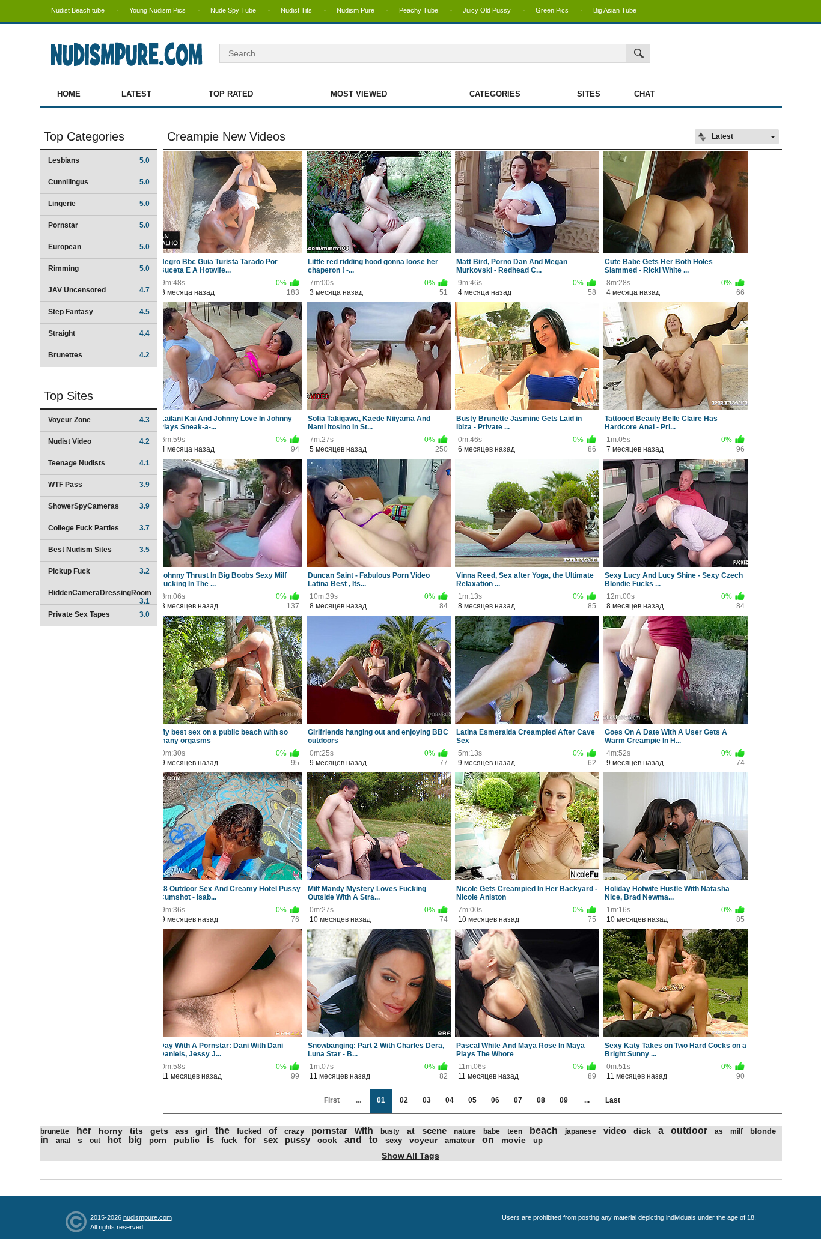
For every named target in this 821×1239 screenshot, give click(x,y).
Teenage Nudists (99, 463)
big (135, 1139)
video (614, 1130)
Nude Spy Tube (233, 10)
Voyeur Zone (99, 420)
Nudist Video (99, 441)
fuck (229, 1140)
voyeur (423, 1140)
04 (449, 1100)
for (250, 1139)
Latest (136, 93)
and (353, 1139)
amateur (460, 1140)
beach (544, 1130)
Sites (588, 93)
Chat (644, 93)
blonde (763, 1131)
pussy (297, 1139)
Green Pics (552, 10)
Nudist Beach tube (78, 10)
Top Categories (84, 136)
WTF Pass (99, 484)
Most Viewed (359, 93)
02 (404, 1100)
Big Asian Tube (614, 10)
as (719, 1131)
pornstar (329, 1130)
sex (270, 1139)
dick (642, 1131)
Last (612, 1100)
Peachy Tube (418, 10)
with (364, 1130)
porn (157, 1140)
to (373, 1139)
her (83, 1130)
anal (63, 1140)
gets (159, 1131)
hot (114, 1139)
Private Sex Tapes (99, 614)
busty (390, 1131)
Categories (494, 93)
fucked (249, 1131)
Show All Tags (410, 1155)
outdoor (689, 1130)
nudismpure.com (147, 1217)
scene (434, 1130)
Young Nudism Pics (157, 10)
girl (201, 1131)
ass (181, 1131)
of (273, 1130)
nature (465, 1131)
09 (564, 1100)
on (488, 1139)
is (210, 1139)
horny (111, 1131)
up (538, 1140)
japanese (580, 1131)
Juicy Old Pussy (487, 10)
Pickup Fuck (99, 571)
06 (495, 1100)
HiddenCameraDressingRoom (99, 597)
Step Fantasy (99, 311)
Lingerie (99, 203)
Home (69, 93)
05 (472, 1100)
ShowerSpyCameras (99, 506)
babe (491, 1131)
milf (736, 1131)
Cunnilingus (99, 182)
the (222, 1130)
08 (541, 1100)
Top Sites (68, 395)
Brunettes (99, 355)
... (587, 1100)
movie (513, 1140)
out (95, 1140)
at (411, 1131)
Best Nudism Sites (99, 549)
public (187, 1140)
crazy (294, 1131)
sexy (393, 1140)
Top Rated (231, 93)
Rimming (99, 268)
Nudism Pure (355, 10)
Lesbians (99, 160)
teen (514, 1131)
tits (136, 1131)
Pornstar (99, 225)
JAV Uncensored (99, 290)
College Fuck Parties (99, 528)
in (44, 1139)
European (99, 247)
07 (518, 1100)
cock (327, 1140)
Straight (99, 333)
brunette (54, 1131)
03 (427, 1100)
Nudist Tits (296, 10)
